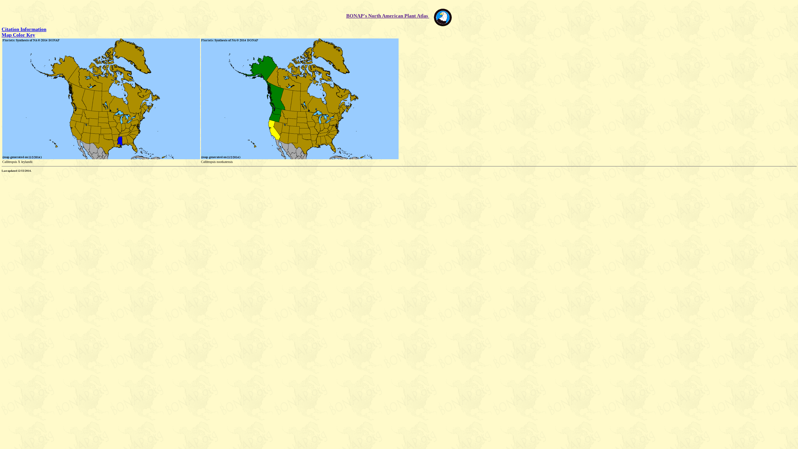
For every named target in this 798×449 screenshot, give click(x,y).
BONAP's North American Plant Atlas (387, 16)
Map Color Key (18, 35)
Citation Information (24, 29)
